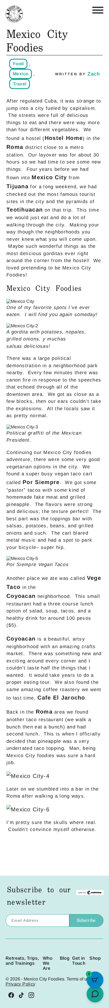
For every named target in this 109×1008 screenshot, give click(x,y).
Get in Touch (78, 961)
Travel (19, 83)
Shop (95, 958)
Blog (65, 958)
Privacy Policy (20, 984)
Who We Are (47, 963)
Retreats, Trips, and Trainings (22, 961)
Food (18, 63)
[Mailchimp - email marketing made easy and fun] (89, 893)
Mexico (20, 73)
